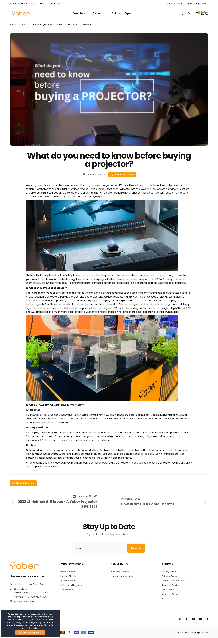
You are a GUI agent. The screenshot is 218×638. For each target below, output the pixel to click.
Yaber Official (189, 633)
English (199, 3)
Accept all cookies (30, 632)
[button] (79, 13)
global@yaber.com (24, 601)
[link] (35, 3)
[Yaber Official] (24, 568)
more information (30, 628)
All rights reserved (201, 633)
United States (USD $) (178, 3)
